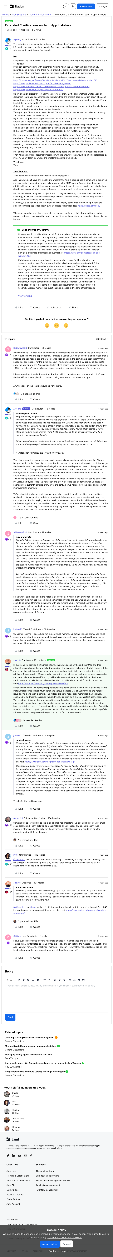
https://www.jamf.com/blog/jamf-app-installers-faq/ (38, 89)
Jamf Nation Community (18, 1180)
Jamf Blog (11, 1185)
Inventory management (47, 1190)
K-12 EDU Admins (13, 1066)
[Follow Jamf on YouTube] (19, 1155)
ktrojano (16, 1127)
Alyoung (17, 39)
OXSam (17, 936)
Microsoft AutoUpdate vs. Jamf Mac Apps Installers (30, 1046)
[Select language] (73, 6)
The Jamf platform (45, 1171)
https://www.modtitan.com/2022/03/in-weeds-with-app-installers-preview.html (51, 86)
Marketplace (12, 1190)
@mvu (33, 907)
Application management (48, 1185)
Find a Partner (13, 1199)
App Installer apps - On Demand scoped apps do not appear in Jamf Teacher (43, 1063)
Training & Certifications (17, 1175)
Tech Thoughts (12, 1058)
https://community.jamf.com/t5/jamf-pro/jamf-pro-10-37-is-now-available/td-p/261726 (55, 80)
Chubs (15, 1093)
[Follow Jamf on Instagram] (25, 1155)
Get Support (19, 14)
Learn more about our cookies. (65, 1237)
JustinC (17, 660)
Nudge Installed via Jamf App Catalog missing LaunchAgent (35, 1071)
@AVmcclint (19, 859)
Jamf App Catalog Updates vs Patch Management (29, 1037)
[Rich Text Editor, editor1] (56, 997)
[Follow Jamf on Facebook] (30, 1155)
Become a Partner (15, 1194)
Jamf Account (13, 1204)
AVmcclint (18, 818)
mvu (15, 855)
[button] (6, 6)
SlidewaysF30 (20, 348)
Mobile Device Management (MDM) (53, 1180)
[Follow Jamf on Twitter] (7, 1155)
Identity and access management (22, 1224)
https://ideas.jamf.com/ (89, 205)
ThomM (15, 1110)
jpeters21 (17, 629)
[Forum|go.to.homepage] (17, 6)
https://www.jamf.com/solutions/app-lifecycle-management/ (42, 83)
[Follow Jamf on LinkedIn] (13, 1155)
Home (5, 14)
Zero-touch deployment (47, 1175)
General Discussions (40, 14)
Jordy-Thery (18, 1118)
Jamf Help (11, 1171)
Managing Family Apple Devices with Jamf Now (28, 1054)
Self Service (12, 1219)
